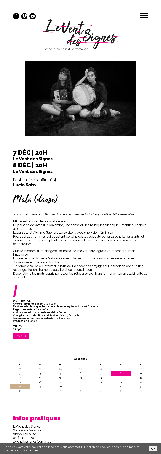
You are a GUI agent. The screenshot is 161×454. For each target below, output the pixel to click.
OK (153, 448)
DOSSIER (21, 336)
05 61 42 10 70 (23, 438)
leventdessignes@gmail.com (34, 441)
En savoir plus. (29, 450)
